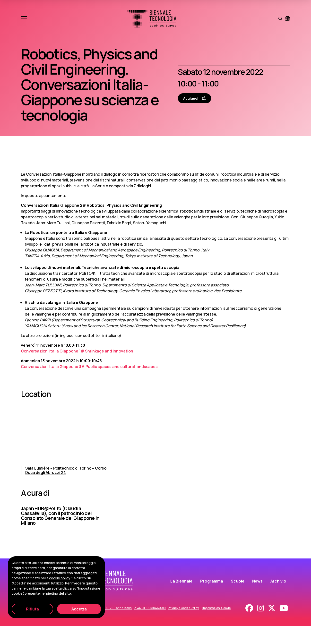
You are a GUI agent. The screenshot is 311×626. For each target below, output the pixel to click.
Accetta (79, 609)
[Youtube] (283, 608)
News (257, 581)
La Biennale (181, 581)
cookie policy (59, 578)
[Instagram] (260, 608)
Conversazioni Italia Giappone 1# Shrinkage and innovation (77, 351)
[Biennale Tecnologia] (151, 19)
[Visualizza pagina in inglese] (287, 18)
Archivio (278, 581)
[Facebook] (249, 608)
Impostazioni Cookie (216, 608)
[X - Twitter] (271, 608)
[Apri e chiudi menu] (24, 19)
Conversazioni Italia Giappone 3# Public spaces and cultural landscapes (89, 366)
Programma (211, 581)
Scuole (237, 581)
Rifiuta (32, 609)
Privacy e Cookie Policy (183, 608)
